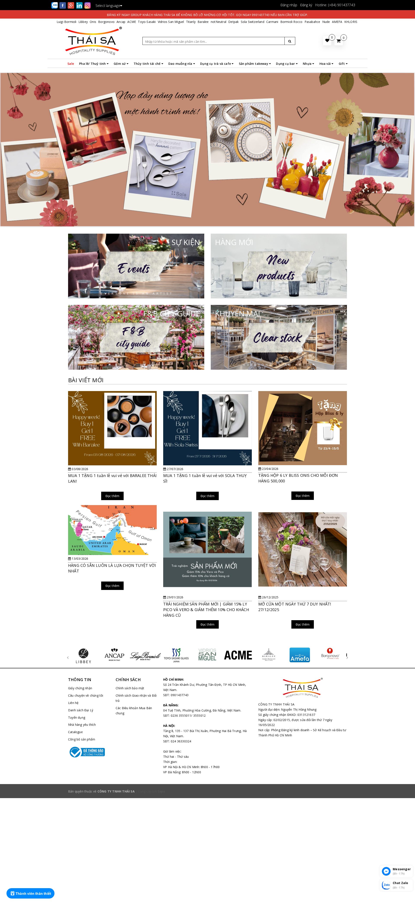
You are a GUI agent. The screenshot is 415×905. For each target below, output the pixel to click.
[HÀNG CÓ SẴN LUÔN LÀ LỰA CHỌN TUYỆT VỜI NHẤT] (112, 550)
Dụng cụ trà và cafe (216, 64)
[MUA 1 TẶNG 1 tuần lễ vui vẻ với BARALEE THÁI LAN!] (112, 448)
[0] (338, 40)
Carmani (272, 22)
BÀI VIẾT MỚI (86, 380)
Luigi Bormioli (67, 22)
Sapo (161, 791)
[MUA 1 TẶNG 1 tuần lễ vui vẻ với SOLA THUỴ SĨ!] (207, 448)
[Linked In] (79, 5)
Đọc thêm (112, 496)
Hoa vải (325, 64)
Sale (70, 64)
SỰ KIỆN (186, 242)
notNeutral (218, 22)
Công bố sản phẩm (81, 739)
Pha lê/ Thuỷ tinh (93, 64)
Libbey (83, 22)
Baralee (203, 22)
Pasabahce (312, 22)
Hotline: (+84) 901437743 (335, 5)
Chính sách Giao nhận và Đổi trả (136, 698)
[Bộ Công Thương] (88, 752)
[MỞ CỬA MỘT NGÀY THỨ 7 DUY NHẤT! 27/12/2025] (302, 569)
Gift (342, 64)
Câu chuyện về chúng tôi (85, 695)
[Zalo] (55, 5)
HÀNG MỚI (234, 242)
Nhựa (307, 64)
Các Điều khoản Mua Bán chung (134, 710)
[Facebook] (63, 5)
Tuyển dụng (76, 717)
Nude (326, 22)
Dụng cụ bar (286, 64)
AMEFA (337, 22)
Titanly (191, 22)
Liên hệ (73, 703)
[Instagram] (87, 5)
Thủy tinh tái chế (147, 64)
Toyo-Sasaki (147, 22)
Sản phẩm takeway (254, 64)
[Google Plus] (71, 5)
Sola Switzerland (252, 22)
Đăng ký (306, 5)
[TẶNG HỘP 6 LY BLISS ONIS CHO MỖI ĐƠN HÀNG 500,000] (302, 448)
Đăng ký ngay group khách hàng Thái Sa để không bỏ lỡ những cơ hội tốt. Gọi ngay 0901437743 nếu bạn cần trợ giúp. (207, 15)
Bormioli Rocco (291, 22)
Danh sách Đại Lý (80, 710)
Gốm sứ (120, 64)
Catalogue (75, 732)
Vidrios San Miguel (171, 22)
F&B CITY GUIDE (171, 313)
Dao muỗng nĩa (180, 64)
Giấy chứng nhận (80, 688)
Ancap (121, 22)
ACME (131, 22)
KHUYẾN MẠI (237, 313)
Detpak (233, 22)
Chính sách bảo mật (130, 688)
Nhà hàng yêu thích (82, 725)
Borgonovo (106, 22)
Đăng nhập (289, 5)
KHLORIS (350, 22)
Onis (93, 22)
